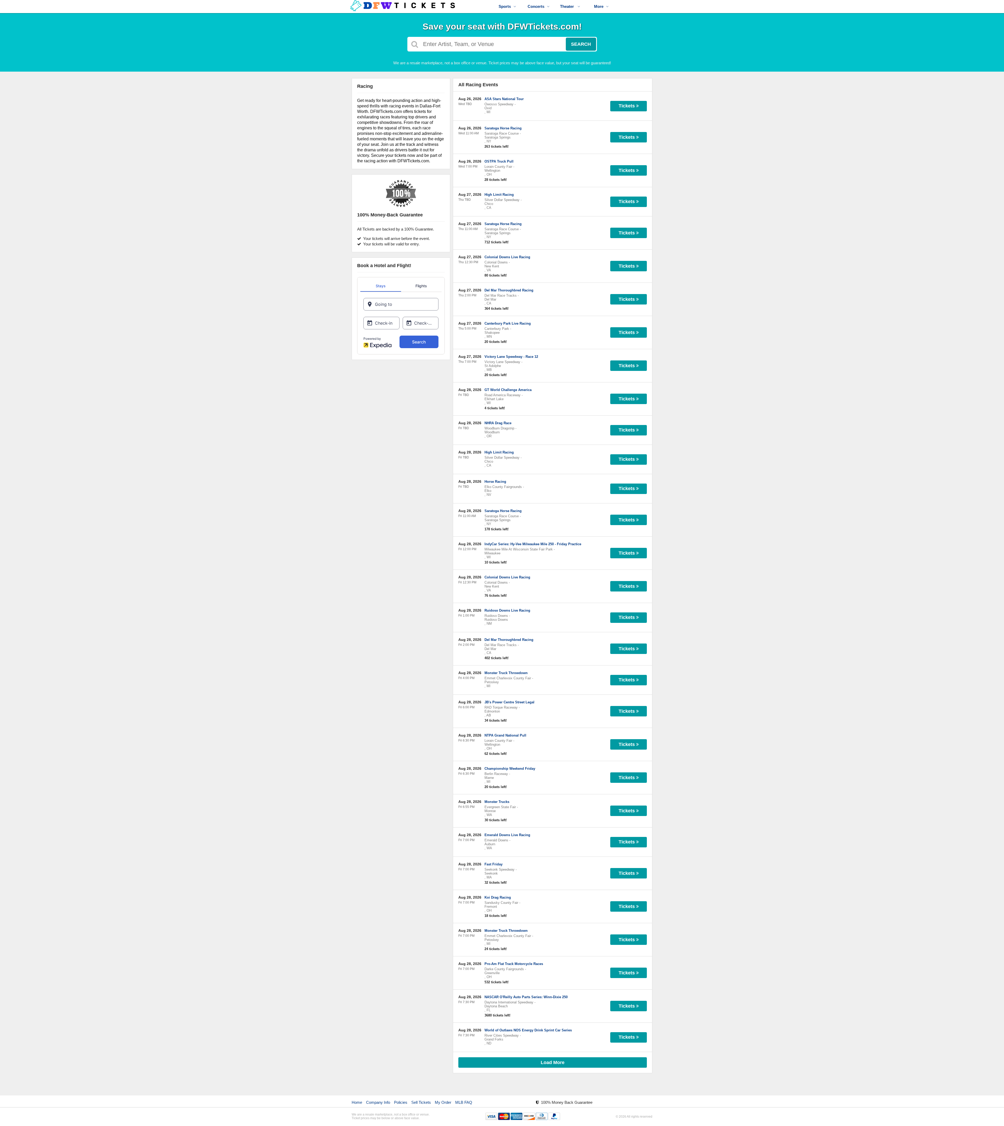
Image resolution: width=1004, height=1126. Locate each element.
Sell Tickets (421, 1102)
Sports (505, 6)
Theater (567, 6)
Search (581, 44)
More (598, 6)
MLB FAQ (463, 1102)
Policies (400, 1102)
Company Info (378, 1102)
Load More (552, 1062)
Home (357, 1102)
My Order (443, 1102)
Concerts (536, 6)
